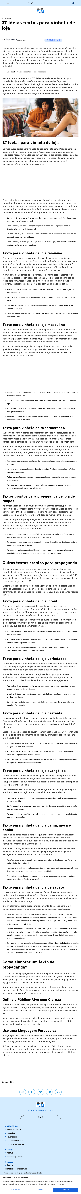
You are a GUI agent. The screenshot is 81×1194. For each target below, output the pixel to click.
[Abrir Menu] (8, 3)
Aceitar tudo (65, 1190)
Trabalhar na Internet (15, 1144)
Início (3, 18)
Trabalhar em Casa (15, 1141)
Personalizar (15, 1190)
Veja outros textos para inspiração (32, 72)
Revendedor (12, 1137)
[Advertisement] (40, 182)
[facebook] (31, 1092)
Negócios (9, 18)
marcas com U (36, 164)
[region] (40, 1184)
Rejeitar (40, 1190)
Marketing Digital (14, 1129)
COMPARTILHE (54, 40)
